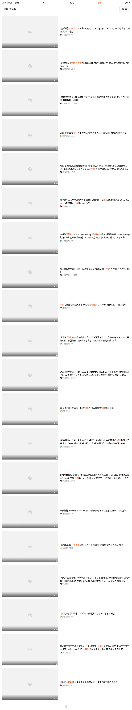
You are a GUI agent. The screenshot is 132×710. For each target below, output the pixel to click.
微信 (72, 3)
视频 (99, 3)
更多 (127, 3)
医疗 (44, 3)
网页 (17, 3)
